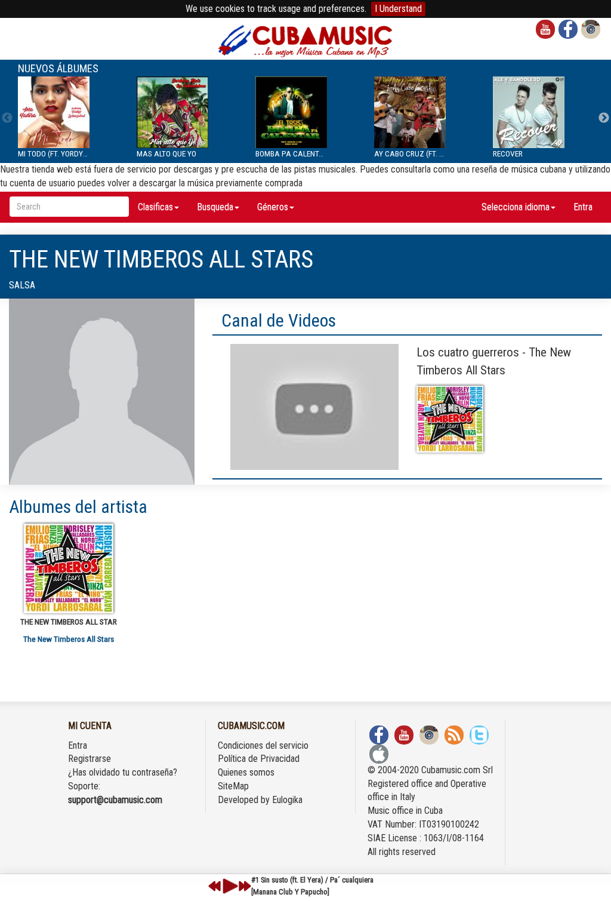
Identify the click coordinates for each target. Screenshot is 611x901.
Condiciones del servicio (263, 745)
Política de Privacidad (259, 758)
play (228, 886)
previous (214, 886)
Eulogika (287, 799)
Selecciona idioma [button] (516, 207)
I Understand (398, 8)
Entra (583, 207)
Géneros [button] (272, 207)
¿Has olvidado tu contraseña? (122, 772)
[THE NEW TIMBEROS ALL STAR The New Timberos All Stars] (68, 568)
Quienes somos (246, 772)
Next (604, 118)
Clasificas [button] (155, 207)
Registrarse (89, 758)
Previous (7, 118)
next (244, 886)
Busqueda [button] (215, 207)
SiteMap (233, 786)
